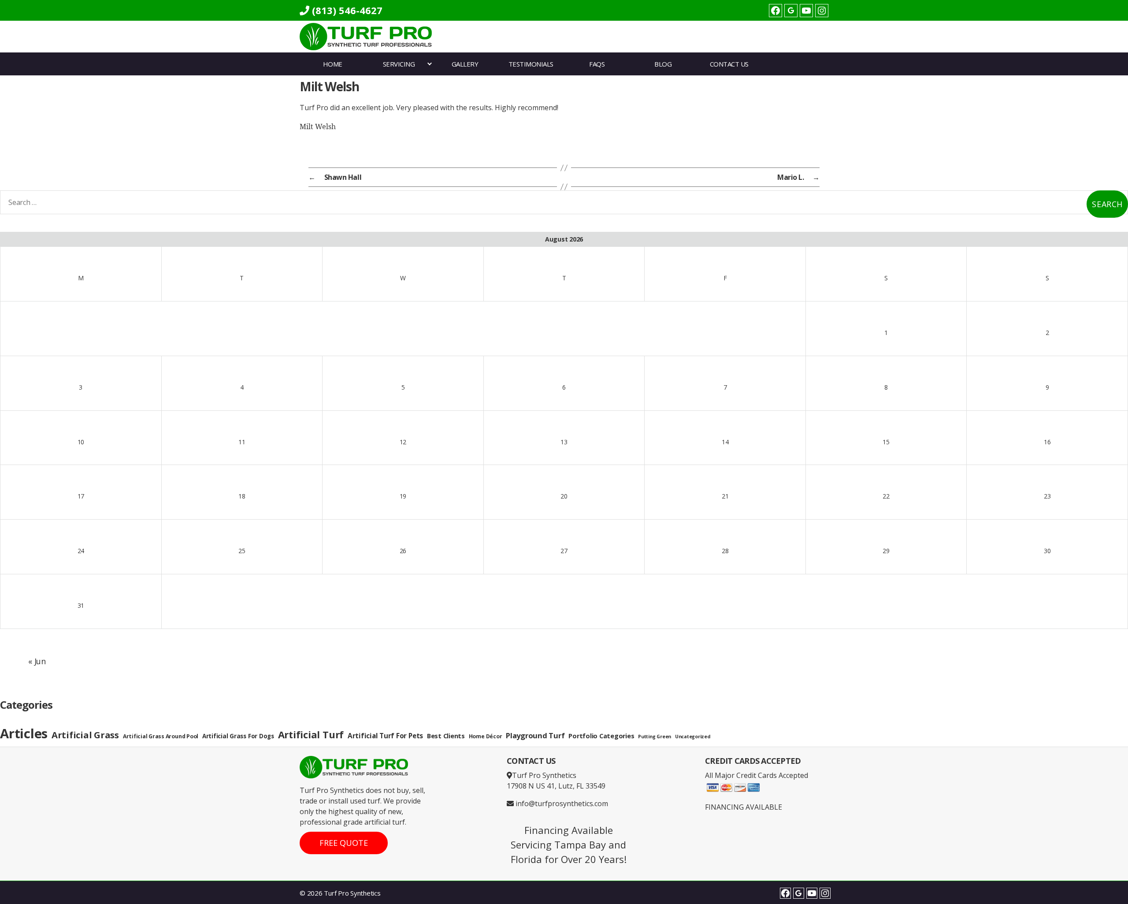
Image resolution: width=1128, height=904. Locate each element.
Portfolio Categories (601, 736)
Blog (663, 64)
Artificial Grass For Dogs (238, 736)
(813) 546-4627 (345, 10)
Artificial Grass (85, 735)
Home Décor (485, 736)
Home (332, 64)
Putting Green (654, 736)
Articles (24, 733)
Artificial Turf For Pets (385, 735)
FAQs (597, 64)
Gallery (465, 64)
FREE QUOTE (343, 842)
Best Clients (446, 736)
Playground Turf (535, 735)
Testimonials (530, 64)
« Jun (37, 661)
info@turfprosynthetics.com (561, 803)
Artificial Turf (311, 734)
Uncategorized (692, 736)
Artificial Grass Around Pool (160, 736)
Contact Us (729, 64)
